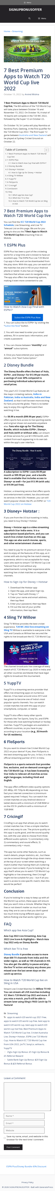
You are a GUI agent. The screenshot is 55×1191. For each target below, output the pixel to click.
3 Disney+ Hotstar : (16, 169)
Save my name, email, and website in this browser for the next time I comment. (27, 1138)
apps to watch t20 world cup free (20, 1021)
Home (7, 31)
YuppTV (8, 1048)
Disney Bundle (11, 954)
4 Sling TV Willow (15, 175)
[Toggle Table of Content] (45, 150)
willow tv (39, 1044)
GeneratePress (46, 1187)
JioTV (22, 1044)
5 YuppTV (11, 179)
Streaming (17, 31)
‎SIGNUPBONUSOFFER (25, 9)
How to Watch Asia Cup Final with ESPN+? (29, 163)
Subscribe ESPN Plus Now (27, 317)
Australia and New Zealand (33, 135)
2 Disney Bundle (14, 166)
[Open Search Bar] (29, 18)
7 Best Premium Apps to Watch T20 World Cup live (26, 155)
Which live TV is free (21, 198)
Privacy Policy (27, 1182)
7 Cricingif (11, 185)
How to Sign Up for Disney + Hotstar (27, 172)
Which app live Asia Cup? (23, 195)
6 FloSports (12, 182)
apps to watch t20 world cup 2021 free (26, 1017)
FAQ (10, 192)
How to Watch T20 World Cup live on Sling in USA (30, 202)
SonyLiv (30, 1044)
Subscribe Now (12, 325)
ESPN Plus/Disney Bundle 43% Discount (26, 1166)
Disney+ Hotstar (17, 1036)
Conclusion (12, 188)
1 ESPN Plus (12, 160)
